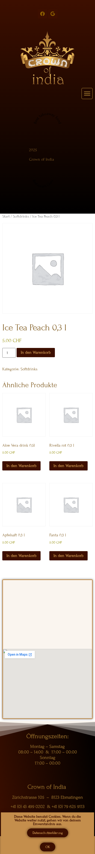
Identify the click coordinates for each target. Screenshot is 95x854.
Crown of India (41, 159)
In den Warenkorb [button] (21, 465)
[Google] (52, 13)
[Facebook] (42, 13)
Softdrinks (21, 216)
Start (6, 216)
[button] (87, 93)
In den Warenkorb (36, 352)
